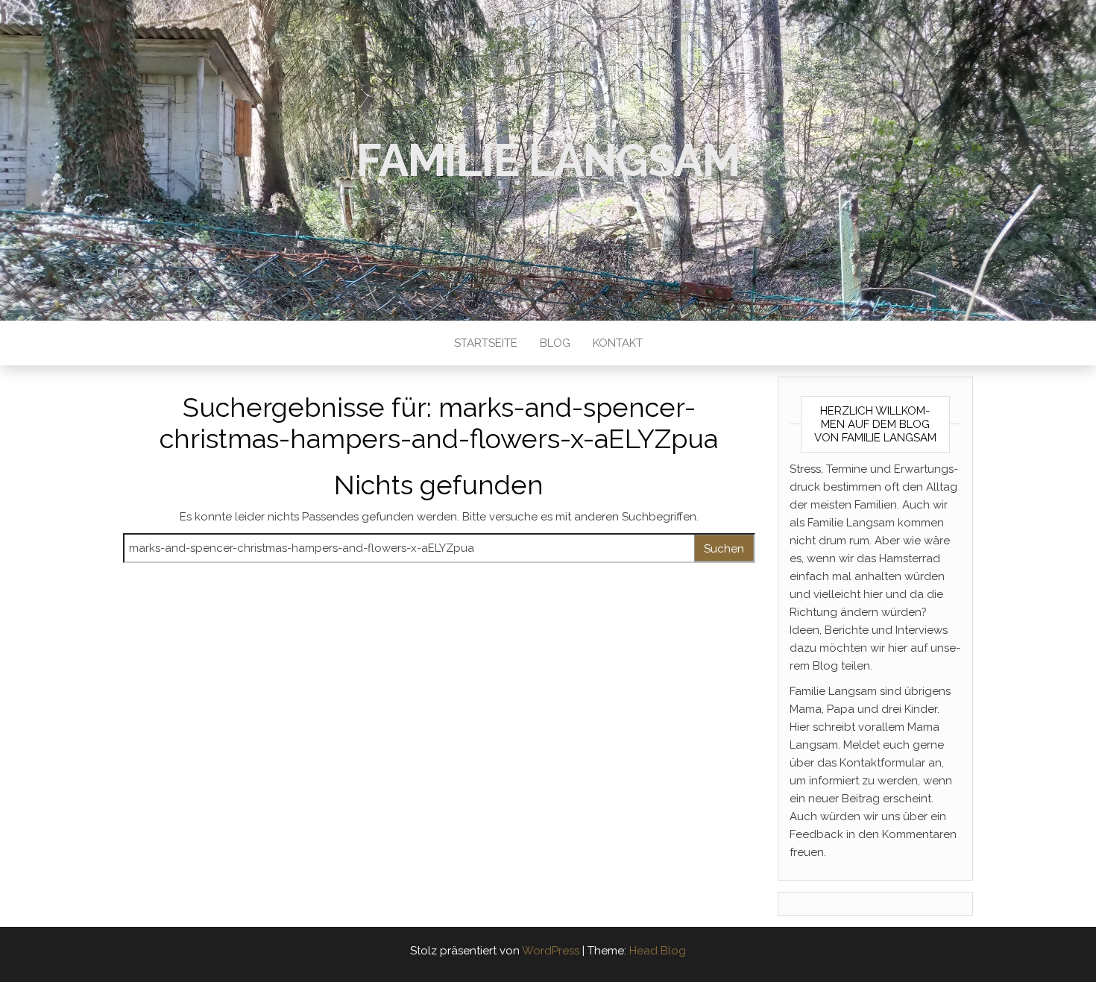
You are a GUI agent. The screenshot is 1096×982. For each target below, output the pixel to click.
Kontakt (618, 343)
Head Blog (657, 950)
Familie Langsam (548, 160)
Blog (555, 343)
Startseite (485, 343)
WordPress (550, 950)
